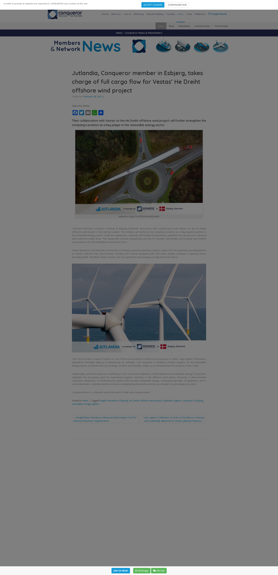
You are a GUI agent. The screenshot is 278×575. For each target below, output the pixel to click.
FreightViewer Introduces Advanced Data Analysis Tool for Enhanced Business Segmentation (105, 419)
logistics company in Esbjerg (188, 400)
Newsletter (184, 25)
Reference (200, 14)
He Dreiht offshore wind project (145, 400)
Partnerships (221, 25)
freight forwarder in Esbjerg (113, 400)
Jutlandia (167, 400)
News (181, 14)
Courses (170, 14)
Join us (127, 14)
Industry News (202, 25)
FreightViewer (218, 14)
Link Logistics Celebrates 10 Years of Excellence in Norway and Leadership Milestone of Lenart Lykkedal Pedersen (174, 419)
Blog (171, 25)
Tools (189, 14)
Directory (139, 14)
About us (116, 14)
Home (105, 14)
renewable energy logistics (85, 403)
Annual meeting (155, 14)
